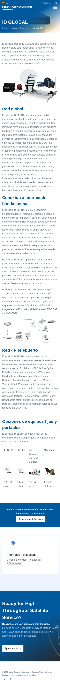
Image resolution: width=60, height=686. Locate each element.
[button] (6, 3)
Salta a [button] (46, 3)
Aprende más (12, 648)
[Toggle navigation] (55, 7)
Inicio (4, 28)
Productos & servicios (20, 28)
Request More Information (30, 519)
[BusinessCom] (17, 7)
